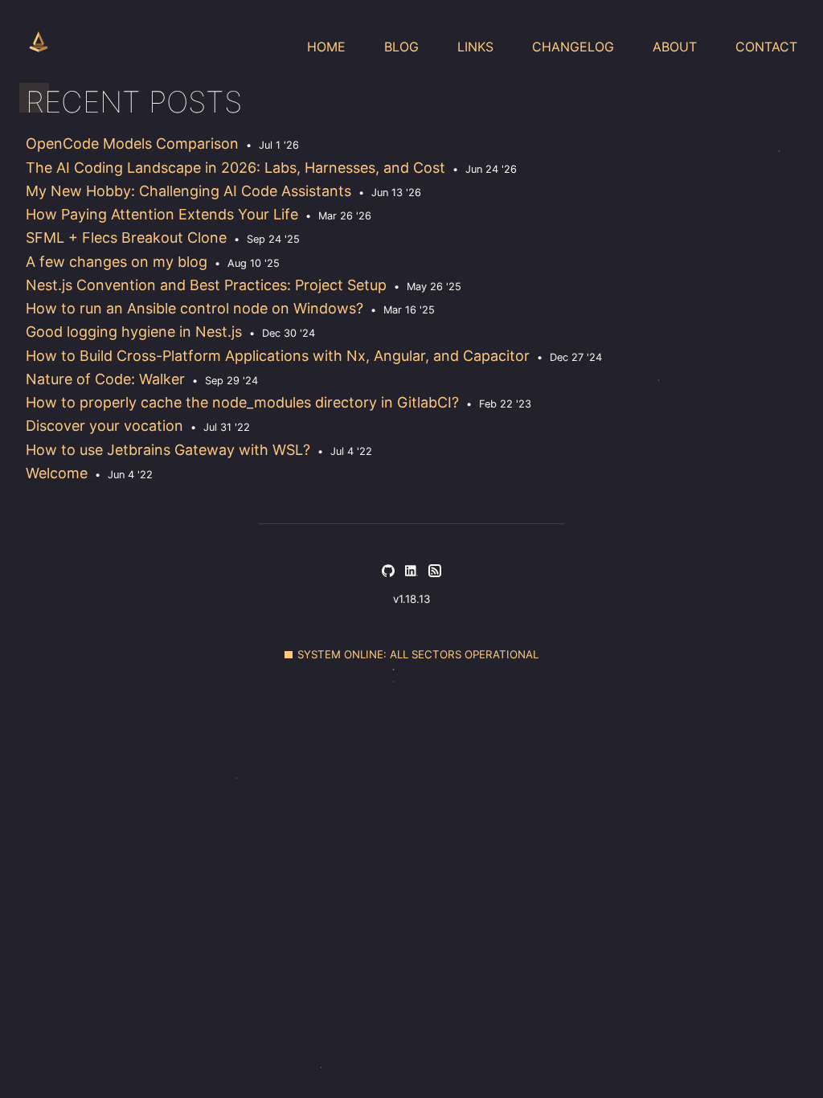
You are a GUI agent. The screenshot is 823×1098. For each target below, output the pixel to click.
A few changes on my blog (116, 261)
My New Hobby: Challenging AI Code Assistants (188, 190)
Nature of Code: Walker (105, 379)
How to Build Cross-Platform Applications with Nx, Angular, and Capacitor (278, 355)
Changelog (573, 47)
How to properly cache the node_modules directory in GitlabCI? (242, 402)
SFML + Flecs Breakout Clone (126, 237)
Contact (766, 47)
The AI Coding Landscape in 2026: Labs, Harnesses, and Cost (235, 167)
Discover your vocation (104, 425)
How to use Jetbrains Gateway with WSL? (168, 449)
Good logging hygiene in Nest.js (134, 331)
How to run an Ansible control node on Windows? (194, 308)
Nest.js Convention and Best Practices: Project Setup (206, 285)
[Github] (388, 571)
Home (326, 47)
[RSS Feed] (434, 571)
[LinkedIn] (411, 571)
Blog (401, 47)
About (675, 47)
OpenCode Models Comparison (132, 143)
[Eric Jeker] (38, 42)
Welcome (57, 473)
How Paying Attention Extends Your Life (162, 214)
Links (475, 47)
